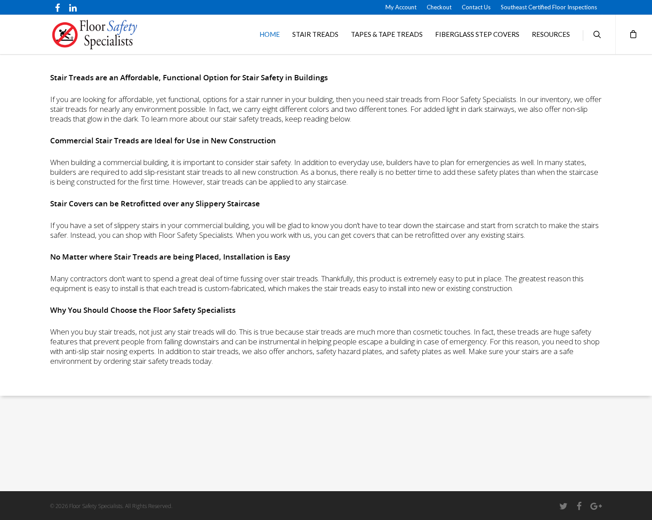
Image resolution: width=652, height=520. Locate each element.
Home (269, 34)
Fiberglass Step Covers (477, 34)
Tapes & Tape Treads (387, 34)
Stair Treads (315, 34)
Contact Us (476, 7)
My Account (400, 7)
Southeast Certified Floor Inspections (549, 7)
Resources (551, 34)
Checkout (439, 7)
